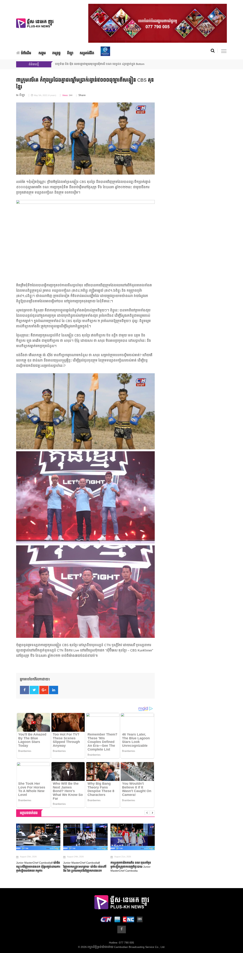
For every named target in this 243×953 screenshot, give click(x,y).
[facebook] (121, 929)
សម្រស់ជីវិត (87, 53)
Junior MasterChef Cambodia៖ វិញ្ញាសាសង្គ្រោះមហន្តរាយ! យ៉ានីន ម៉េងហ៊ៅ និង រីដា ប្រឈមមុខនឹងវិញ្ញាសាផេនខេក (84, 866)
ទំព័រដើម (25, 53)
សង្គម (42, 53)
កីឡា (70, 53)
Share (82, 95)
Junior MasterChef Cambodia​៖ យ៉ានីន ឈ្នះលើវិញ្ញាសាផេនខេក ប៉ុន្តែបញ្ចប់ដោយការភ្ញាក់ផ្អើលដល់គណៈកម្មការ (38, 866)
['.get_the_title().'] (38, 837)
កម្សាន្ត (56, 53)
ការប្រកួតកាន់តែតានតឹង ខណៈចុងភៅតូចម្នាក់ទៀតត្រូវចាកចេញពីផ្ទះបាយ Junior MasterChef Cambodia (130, 866)
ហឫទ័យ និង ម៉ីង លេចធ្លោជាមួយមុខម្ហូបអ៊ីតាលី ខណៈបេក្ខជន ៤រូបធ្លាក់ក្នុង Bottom (99, 64)
